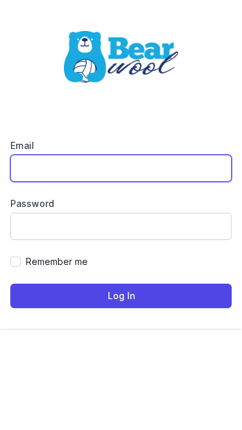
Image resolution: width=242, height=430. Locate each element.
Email (22, 145)
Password (32, 203)
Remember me (57, 261)
